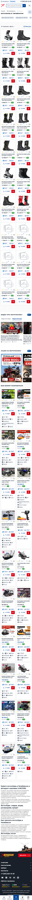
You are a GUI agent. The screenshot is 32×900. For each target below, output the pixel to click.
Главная (4, 899)
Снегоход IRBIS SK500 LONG (23, 564)
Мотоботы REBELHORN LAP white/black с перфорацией (8, 44)
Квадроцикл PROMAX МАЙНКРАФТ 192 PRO (23, 714)
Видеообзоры (17, 319)
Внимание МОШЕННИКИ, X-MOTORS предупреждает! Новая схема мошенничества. (11, 338)
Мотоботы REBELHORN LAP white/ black (8, 182)
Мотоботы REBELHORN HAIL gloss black (23, 127)
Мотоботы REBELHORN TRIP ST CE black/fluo (8, 127)
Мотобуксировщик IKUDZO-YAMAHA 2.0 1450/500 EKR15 (7, 757)
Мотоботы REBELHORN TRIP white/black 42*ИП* (23, 292)
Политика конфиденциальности (16, 894)
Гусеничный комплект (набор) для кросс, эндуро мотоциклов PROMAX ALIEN (23, 757)
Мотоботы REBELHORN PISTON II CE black (8, 154)
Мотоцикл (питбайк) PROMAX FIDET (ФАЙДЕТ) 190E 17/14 (8, 443)
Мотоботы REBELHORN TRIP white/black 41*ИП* (8, 292)
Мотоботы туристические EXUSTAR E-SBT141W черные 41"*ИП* (22, 237)
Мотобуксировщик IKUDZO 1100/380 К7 (7, 601)
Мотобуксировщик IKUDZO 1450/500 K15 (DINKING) (7, 639)
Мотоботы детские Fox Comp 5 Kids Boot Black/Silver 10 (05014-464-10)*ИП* (8, 237)
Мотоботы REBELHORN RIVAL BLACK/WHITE (8, 210)
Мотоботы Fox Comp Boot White (23, 72)
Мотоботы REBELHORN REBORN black (23, 44)
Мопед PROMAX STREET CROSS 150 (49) (8, 714)
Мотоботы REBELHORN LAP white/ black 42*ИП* (8, 265)
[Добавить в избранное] (11, 42)
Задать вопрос (23, 855)
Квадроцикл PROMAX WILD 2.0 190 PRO (23, 481)
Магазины (12, 1)
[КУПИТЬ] (13, 53)
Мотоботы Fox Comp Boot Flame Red (23, 210)
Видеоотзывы (6, 319)
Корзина (22, 899)
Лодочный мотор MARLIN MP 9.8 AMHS (23, 524)
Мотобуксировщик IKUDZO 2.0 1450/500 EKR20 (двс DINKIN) (7, 564)
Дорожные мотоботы (21, 17)
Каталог (16, 899)
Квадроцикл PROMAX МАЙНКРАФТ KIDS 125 (8, 403)
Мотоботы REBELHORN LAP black (23, 182)
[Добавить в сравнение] (14, 42)
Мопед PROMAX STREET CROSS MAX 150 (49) (8, 677)
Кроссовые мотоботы (7, 17)
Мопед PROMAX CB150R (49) (23, 639)
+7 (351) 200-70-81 (25, 1)
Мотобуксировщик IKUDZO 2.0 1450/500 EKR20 (23, 443)
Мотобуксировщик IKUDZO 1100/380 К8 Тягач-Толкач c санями (7, 524)
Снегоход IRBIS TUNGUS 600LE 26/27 (23, 677)
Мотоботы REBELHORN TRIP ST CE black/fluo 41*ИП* (23, 265)
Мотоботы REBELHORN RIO (23, 154)
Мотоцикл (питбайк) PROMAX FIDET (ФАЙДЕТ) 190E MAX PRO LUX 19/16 (23, 403)
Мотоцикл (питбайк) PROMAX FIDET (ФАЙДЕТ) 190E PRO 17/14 (23, 601)
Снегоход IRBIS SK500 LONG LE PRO (8, 481)
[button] (5, 50)
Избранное (9, 899)
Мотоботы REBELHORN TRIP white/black (8, 99)
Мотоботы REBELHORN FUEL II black (23, 99)
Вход (28, 899)
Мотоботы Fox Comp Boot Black (8, 72)
